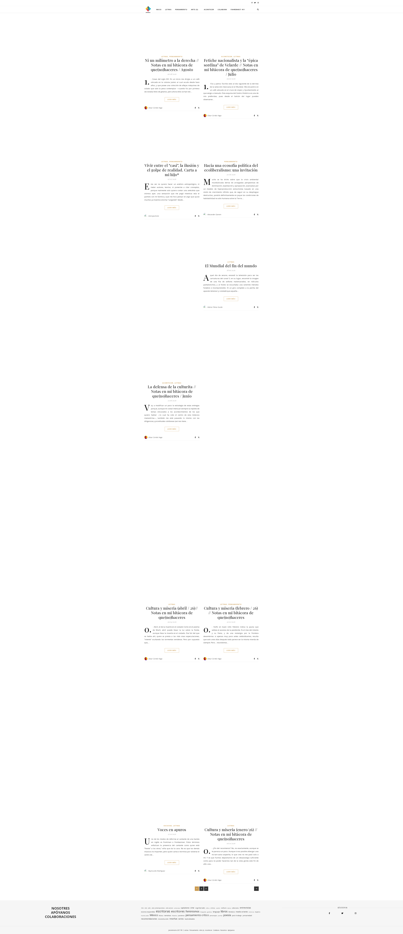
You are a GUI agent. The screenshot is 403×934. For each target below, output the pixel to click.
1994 (142, 908)
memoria (251, 912)
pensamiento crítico (197, 915)
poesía (227, 915)
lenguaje (216, 912)
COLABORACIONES (60, 916)
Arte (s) (194, 9)
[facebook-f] (252, 3)
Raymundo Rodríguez (156, 871)
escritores (178, 911)
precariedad (247, 915)
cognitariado (200, 908)
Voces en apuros (172, 829)
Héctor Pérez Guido (214, 307)
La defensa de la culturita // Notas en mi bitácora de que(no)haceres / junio (172, 391)
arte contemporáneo (158, 908)
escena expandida (148, 912)
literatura (232, 912)
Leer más (171, 99)
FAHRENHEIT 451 (238, 9)
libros (224, 911)
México (154, 915)
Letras (168, 9)
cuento (218, 908)
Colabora (222, 9)
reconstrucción (163, 919)
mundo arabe (145, 915)
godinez (209, 912)
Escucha (168, 826)
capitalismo (185, 908)
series (181, 919)
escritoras (163, 911)
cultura (223, 908)
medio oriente (242, 911)
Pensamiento (181, 9)
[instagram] (258, 3)
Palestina (174, 915)
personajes (213, 915)
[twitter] (255, 3)
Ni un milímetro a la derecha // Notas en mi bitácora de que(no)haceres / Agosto (172, 65)
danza (229, 908)
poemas (220, 915)
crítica (207, 908)
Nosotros (223, 930)
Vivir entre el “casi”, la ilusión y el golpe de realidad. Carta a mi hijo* (172, 170)
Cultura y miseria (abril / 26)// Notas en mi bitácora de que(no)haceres (172, 612)
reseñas (173, 918)
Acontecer (209, 9)
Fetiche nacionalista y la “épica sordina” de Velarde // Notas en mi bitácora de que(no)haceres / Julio (231, 67)
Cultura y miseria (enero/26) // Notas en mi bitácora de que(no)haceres (231, 834)
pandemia (181, 915)
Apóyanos (231, 930)
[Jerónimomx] (148, 9)
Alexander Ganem (214, 214)
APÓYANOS (60, 912)
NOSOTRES (60, 908)
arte (149, 908)
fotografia (203, 912)
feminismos (192, 911)
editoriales (235, 908)
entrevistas (245, 907)
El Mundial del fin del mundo (231, 265)
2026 (146, 908)
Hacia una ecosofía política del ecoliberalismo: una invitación (231, 167)
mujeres (257, 912)
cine (192, 907)
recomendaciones (149, 919)
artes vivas (177, 908)
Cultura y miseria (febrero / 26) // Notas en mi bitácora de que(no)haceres (231, 612)
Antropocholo (153, 216)
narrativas (167, 915)
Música (161, 915)
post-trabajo (237, 915)
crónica (212, 908)
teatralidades (190, 919)
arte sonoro (169, 908)
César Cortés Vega (155, 108)
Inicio (158, 9)
